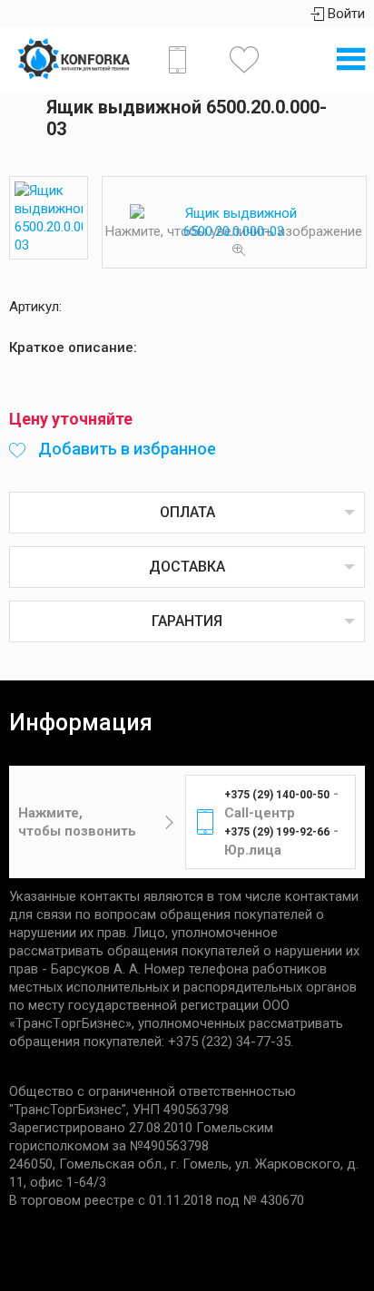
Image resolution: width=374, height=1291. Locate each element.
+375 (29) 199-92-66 (277, 832)
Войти (344, 13)
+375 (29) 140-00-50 (277, 794)
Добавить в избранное (125, 448)
